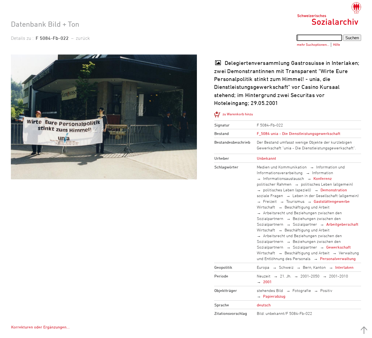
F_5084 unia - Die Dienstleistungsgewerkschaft (298, 133)
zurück (83, 38)
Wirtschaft (266, 207)
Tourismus (295, 201)
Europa (263, 267)
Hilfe (336, 44)
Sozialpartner (305, 224)
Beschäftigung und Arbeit (307, 207)
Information (322, 172)
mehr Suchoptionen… (313, 44)
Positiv (326, 290)
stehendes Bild (270, 290)
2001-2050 (309, 276)
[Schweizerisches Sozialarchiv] (329, 13)
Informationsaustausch (283, 178)
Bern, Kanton (314, 267)
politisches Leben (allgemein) (327, 184)
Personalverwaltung (338, 258)
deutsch (264, 305)
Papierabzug (274, 296)
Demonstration (334, 190)
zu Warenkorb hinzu (237, 114)
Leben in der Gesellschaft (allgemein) (325, 195)
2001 (267, 281)
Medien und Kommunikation (282, 167)
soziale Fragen (270, 195)
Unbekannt (266, 158)
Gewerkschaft (338, 247)
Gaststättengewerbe (332, 201)
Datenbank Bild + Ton (45, 24)
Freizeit (270, 201)
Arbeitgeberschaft (342, 224)
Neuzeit (263, 276)
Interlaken (344, 267)
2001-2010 (338, 276)
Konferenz (322, 178)
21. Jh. (285, 276)
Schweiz (286, 267)
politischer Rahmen (274, 184)
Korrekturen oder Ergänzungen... (40, 327)
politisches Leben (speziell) (287, 190)
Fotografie (301, 290)
